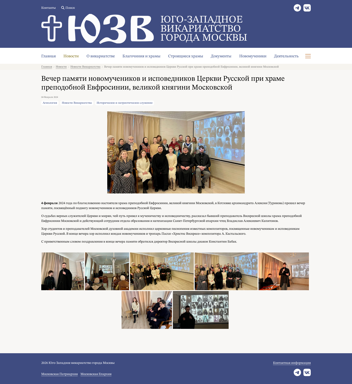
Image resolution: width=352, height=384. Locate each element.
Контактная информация (292, 363)
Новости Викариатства (85, 66)
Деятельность (286, 56)
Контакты (48, 8)
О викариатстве (101, 56)
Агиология (50, 102)
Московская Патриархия (59, 374)
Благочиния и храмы (141, 56)
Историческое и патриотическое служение (125, 102)
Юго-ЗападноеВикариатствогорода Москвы (203, 29)
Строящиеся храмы (185, 56)
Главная (48, 56)
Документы (221, 56)
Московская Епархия (95, 374)
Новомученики (252, 56)
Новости (71, 56)
